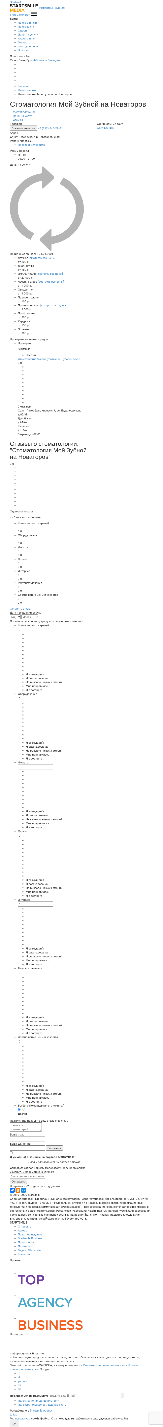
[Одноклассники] (18, 1190)
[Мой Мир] (23, 1190)
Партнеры (24, 1246)
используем (22, 1418)
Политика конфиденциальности (104, 1365)
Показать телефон (24, 128)
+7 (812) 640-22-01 (50, 128)
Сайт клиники (105, 127)
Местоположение (24, 112)
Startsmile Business (30, 1238)
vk (19, 1377)
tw (19, 1389)
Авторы (22, 1230)
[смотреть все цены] (42, 258)
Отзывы (18, 120)
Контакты (24, 1254)
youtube (23, 1381)
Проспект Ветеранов (31, 145)
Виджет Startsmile (29, 1250)
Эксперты (24, 42)
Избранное (40, 60)
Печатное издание (30, 1234)
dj (19, 1373)
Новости (23, 50)
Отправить (18, 1181)
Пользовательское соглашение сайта (42, 1404)
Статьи (22, 30)
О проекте (24, 1226)
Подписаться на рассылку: (29, 1395)
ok (19, 1385)
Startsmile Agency (41, 1410)
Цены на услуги (28, 34)
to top (13, 1414)
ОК (14, 1424)
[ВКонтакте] (12, 1190)
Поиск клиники (27, 22)
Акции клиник (26, 38)
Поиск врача (26, 26)
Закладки (54, 60)
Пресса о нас (26, 1242)
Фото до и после (28, 46)
